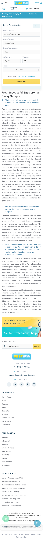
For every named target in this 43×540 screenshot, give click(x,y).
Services (5, 414)
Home (4, 14)
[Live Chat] (37, 523)
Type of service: (8, 39)
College (4, 458)
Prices (4, 400)
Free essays (6, 425)
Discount (5, 404)
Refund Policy (36, 534)
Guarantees (6, 411)
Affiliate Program (8, 418)
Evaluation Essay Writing (11, 502)
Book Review (6, 451)
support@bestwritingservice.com (21, 375)
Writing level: (7, 57)
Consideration (7, 462)
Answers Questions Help (11, 481)
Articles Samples (8, 448)
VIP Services (6, 421)
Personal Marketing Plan (11, 499)
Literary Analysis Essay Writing (13, 478)
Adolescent (6, 441)
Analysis (5, 444)
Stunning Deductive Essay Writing (14, 488)
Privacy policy (24, 534)
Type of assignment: (10, 48)
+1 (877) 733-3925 (12, 9)
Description (6, 465)
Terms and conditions (9, 534)
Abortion (5, 437)
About (4, 407)
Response (23, 14)
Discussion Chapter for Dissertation (15, 495)
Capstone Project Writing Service (14, 485)
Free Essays (13, 14)
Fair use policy (21, 537)
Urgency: (25, 57)
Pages (5, 66)
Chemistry (5, 455)
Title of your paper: (10, 30)
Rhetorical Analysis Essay (11, 506)
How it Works (6, 397)
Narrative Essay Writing (10, 492)
